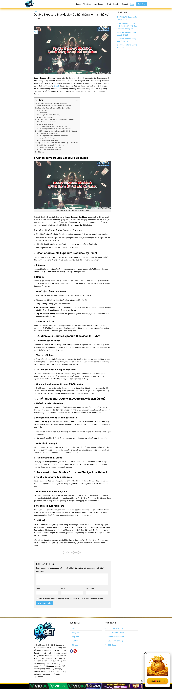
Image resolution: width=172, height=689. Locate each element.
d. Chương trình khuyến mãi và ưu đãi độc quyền (55, 128)
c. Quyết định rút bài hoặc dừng (50, 115)
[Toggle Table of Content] (75, 100)
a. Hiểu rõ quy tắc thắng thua (49, 133)
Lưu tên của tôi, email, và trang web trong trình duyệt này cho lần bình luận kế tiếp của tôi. (71, 598)
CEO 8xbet (112, 645)
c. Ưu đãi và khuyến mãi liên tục (50, 149)
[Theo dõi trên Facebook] (71, 651)
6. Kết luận (40, 152)
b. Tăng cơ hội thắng (46, 124)
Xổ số (108, 4)
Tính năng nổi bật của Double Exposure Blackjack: (55, 105)
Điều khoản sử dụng (116, 633)
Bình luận (40, 571)
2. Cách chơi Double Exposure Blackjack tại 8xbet (54, 108)
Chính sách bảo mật (115, 628)
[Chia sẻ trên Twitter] (68, 552)
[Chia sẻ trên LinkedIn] (79, 552)
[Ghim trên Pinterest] (76, 552)
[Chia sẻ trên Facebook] (64, 552)
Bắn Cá (116, 4)
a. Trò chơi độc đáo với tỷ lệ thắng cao (51, 145)
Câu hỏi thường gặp (115, 641)
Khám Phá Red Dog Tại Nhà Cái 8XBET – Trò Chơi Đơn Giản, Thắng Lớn (127, 26)
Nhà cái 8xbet (39, 645)
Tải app (75, 645)
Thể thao (87, 4)
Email (63, 589)
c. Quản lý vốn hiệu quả (47, 138)
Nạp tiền (75, 637)
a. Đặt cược (43, 110)
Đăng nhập (76, 633)
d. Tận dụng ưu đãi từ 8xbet (49, 140)
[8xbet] (36, 4)
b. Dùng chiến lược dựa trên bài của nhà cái (54, 135)
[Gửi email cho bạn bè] (72, 552)
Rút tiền (75, 641)
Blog (132, 4)
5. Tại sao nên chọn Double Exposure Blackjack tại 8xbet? (57, 143)
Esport (125, 4)
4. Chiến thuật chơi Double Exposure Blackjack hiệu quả (57, 131)
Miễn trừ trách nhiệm (116, 637)
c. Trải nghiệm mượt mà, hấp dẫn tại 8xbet (53, 126)
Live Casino (98, 4)
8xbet (78, 4)
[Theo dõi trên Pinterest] (75, 651)
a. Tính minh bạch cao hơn (48, 122)
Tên (38, 589)
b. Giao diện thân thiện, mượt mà (50, 147)
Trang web (90, 589)
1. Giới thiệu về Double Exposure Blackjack (51, 103)
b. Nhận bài (43, 112)
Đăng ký (75, 628)
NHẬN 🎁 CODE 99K (157, 681)
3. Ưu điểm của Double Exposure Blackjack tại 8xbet (55, 119)
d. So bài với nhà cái (46, 117)
